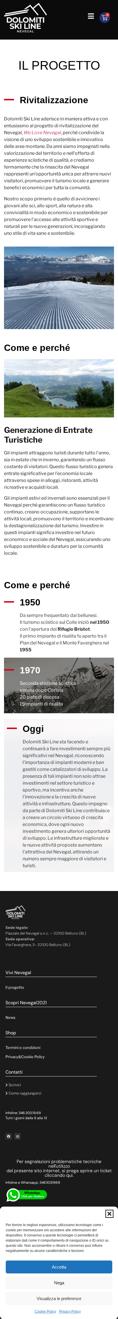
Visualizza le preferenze (59, 1298)
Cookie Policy (45, 1312)
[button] (109, 1214)
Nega (59, 1282)
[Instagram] (17, 1136)
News (10, 1017)
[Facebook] (8, 1136)
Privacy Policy (70, 1312)
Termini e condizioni (22, 1047)
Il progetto (14, 987)
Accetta (59, 1267)
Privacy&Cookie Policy (25, 1056)
